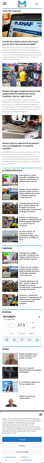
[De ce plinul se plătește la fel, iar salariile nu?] (10, 387)
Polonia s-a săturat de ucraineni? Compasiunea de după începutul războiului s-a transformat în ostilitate (30, 221)
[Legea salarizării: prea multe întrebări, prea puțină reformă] (10, 359)
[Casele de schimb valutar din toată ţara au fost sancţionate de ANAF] (22, 25)
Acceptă (22, 439)
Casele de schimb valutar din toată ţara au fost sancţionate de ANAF (20, 42)
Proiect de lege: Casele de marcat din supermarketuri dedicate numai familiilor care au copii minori (21, 94)
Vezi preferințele (22, 452)
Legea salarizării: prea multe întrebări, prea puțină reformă (28, 356)
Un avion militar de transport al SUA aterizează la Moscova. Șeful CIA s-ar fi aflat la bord (28, 235)
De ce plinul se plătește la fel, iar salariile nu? (29, 383)
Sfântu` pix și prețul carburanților (27, 397)
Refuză (22, 446)
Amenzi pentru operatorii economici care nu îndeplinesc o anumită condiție (20, 146)
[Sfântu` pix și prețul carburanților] (10, 401)
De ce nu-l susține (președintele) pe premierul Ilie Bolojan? (30, 370)
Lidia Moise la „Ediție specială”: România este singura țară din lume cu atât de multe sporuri (29, 178)
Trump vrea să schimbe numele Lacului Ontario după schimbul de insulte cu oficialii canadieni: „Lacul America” (29, 193)
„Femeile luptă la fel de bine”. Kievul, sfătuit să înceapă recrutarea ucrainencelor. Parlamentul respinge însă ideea (30, 207)
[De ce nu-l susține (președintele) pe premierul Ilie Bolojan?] (10, 373)
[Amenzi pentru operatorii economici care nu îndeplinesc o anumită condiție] (22, 127)
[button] (40, 414)
